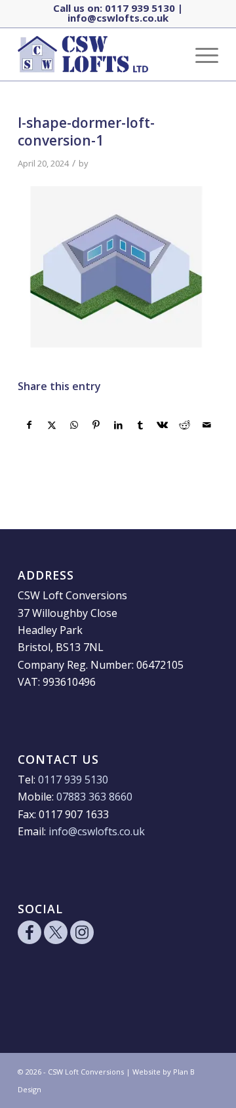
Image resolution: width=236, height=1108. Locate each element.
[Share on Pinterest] (96, 424)
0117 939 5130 (140, 7)
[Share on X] (52, 424)
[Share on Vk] (163, 424)
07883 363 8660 (94, 796)
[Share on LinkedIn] (118, 424)
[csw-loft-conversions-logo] (98, 54)
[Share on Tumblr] (140, 424)
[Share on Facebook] (29, 424)
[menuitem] (200, 54)
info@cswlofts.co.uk (118, 17)
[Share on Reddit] (184, 424)
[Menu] (200, 54)
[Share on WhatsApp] (74, 424)
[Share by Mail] (207, 424)
